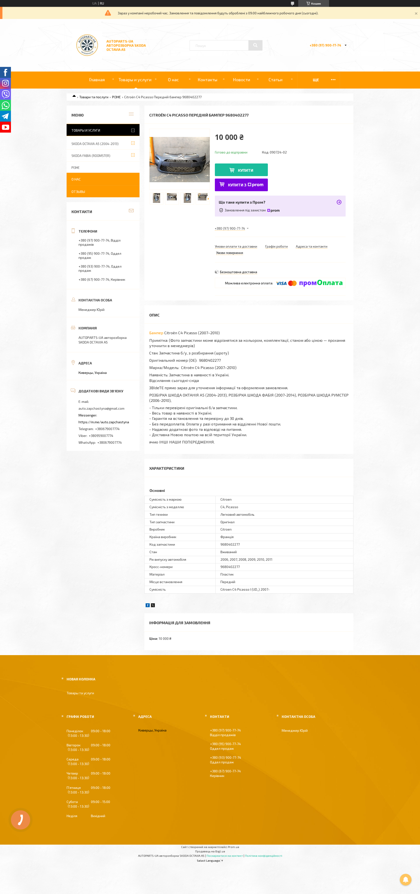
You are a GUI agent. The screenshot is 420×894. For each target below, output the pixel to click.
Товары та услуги (80, 693)
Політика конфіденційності (263, 855)
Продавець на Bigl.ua (210, 851)
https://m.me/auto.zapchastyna (104, 422)
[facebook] (148, 606)
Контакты (207, 79)
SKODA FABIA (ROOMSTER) (90, 156)
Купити (245, 170)
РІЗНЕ (116, 97)
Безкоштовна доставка (238, 272)
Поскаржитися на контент (225, 855)
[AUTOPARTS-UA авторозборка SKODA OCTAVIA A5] (87, 58)
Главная (97, 79)
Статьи (275, 79)
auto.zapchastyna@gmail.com (101, 408)
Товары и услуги (135, 79)
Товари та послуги (93, 97)
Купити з (237, 184)
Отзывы (78, 192)
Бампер (156, 332)
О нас (173, 79)
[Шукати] (255, 45)
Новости (241, 79)
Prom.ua (233, 847)
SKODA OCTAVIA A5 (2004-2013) (95, 144)
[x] (153, 606)
